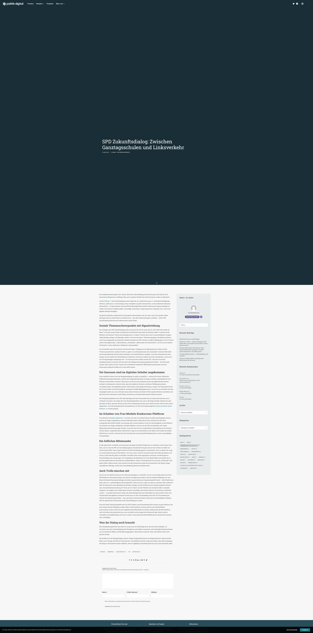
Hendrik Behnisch (124, 152)
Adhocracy (102, 551)
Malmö (194, 457)
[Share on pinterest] (136, 560)
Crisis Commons (184, 451)
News (114, 152)
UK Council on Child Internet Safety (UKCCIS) (191, 465)
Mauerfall (202, 457)
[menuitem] (30, 4)
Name (104, 592)
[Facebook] (297, 4)
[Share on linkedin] (138, 560)
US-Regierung (184, 468)
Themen (30, 4)
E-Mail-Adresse (132, 592)
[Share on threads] (134, 560)
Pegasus (183, 459)
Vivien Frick (193, 468)
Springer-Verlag (192, 462)
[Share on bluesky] (142, 560)
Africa (182, 442)
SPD (129, 551)
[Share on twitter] (132, 560)
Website (107, 301)
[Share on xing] (144, 560)
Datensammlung (196, 451)
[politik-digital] (13, 3)
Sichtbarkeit (191, 459)
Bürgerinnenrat (184, 448)
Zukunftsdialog (136, 551)
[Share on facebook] (129, 560)
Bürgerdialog (111, 551)
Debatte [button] (39, 4)
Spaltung (183, 462)
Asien (189, 442)
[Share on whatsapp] (140, 560)
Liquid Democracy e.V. (121, 551)
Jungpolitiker (192, 454)
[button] (309, 4)
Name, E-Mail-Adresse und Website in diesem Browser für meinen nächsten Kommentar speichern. (127, 601)
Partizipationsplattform (115, 418)
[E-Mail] (201, 317)
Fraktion (183, 454)
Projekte (50, 4)
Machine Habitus (185, 457)
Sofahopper (201, 459)
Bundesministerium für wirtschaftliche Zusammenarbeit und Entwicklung (190, 446)
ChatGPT (194, 448)
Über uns (59, 4)
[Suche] (193, 325)
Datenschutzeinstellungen (292, 629)
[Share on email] (146, 560)
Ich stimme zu (305, 629)
